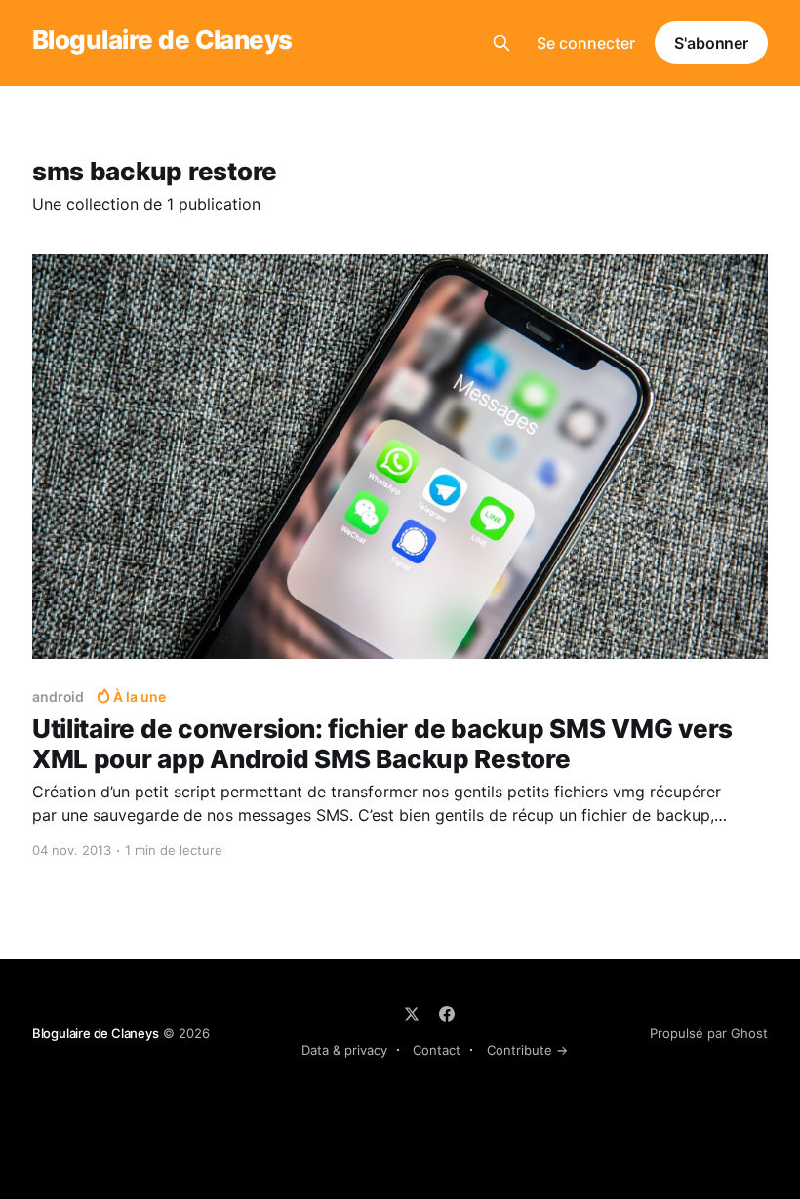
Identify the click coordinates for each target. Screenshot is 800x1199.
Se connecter (586, 43)
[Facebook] (447, 1014)
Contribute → (527, 1050)
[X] (412, 1014)
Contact (436, 1050)
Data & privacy (344, 1050)
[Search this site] (501, 42)
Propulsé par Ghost (709, 1033)
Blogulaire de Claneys (162, 40)
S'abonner (711, 43)
